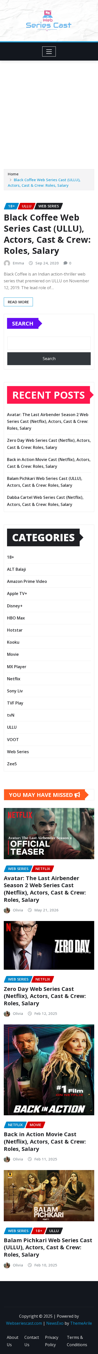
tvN (10, 715)
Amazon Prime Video (27, 581)
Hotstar (15, 630)
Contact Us (31, 1341)
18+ (10, 557)
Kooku (13, 642)
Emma (18, 262)
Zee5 (12, 764)
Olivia (18, 909)
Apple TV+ (17, 593)
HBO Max (16, 618)
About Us (12, 1341)
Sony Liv (15, 691)
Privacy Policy (51, 1341)
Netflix (13, 679)
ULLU (12, 727)
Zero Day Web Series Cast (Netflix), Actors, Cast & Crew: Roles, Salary (45, 996)
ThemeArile (81, 1323)
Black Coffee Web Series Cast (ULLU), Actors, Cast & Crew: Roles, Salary (47, 234)
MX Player (16, 666)
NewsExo (55, 1323)
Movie (13, 654)
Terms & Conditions (77, 1341)
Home (13, 173)
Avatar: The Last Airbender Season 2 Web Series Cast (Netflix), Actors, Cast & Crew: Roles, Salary (47, 421)
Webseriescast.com (24, 1323)
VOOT (13, 739)
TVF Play (15, 703)
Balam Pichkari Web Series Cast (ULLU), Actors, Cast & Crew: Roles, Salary (48, 1247)
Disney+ (15, 606)
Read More (18, 301)
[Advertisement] (49, 112)
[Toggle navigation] (49, 51)
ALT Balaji (16, 569)
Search (22, 323)
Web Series (18, 751)
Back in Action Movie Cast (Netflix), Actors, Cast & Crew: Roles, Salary (45, 1141)
